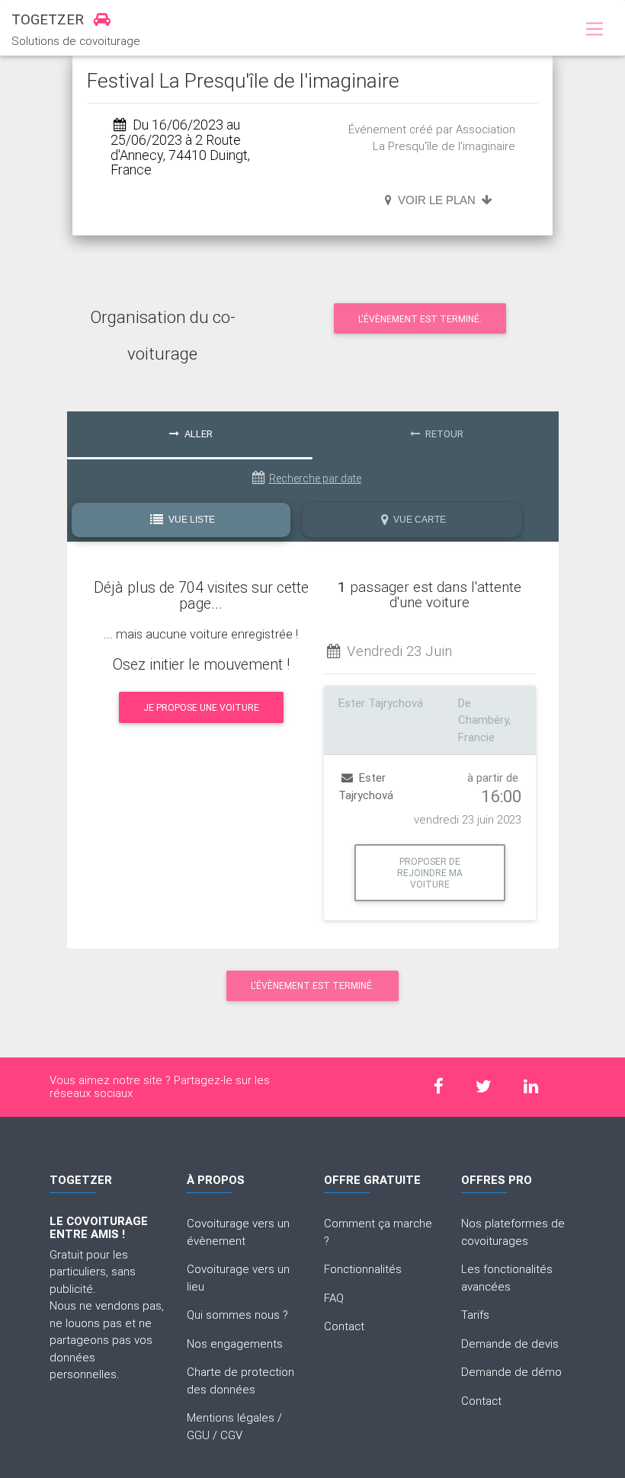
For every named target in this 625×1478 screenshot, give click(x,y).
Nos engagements (235, 1343)
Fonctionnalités (363, 1269)
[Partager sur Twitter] (484, 1086)
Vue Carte (418, 519)
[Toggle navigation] (594, 29)
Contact (344, 1326)
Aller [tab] (197, 433)
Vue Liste (190, 519)
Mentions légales (230, 1417)
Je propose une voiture (201, 707)
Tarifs (475, 1314)
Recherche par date (315, 478)
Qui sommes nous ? (237, 1314)
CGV (231, 1435)
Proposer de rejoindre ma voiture (430, 873)
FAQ (334, 1298)
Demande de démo (511, 1371)
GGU (198, 1435)
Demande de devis (510, 1343)
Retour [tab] (443, 433)
